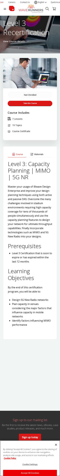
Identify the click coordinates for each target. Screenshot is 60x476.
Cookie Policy (10, 458)
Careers (11, 2)
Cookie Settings (30, 464)
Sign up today (30, 437)
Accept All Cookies (30, 473)
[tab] (17, 154)
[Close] (56, 444)
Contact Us (25, 2)
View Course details (14, 41)
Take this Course (30, 103)
